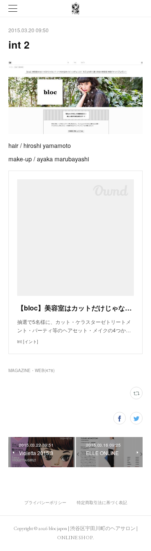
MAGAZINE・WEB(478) (31, 370)
